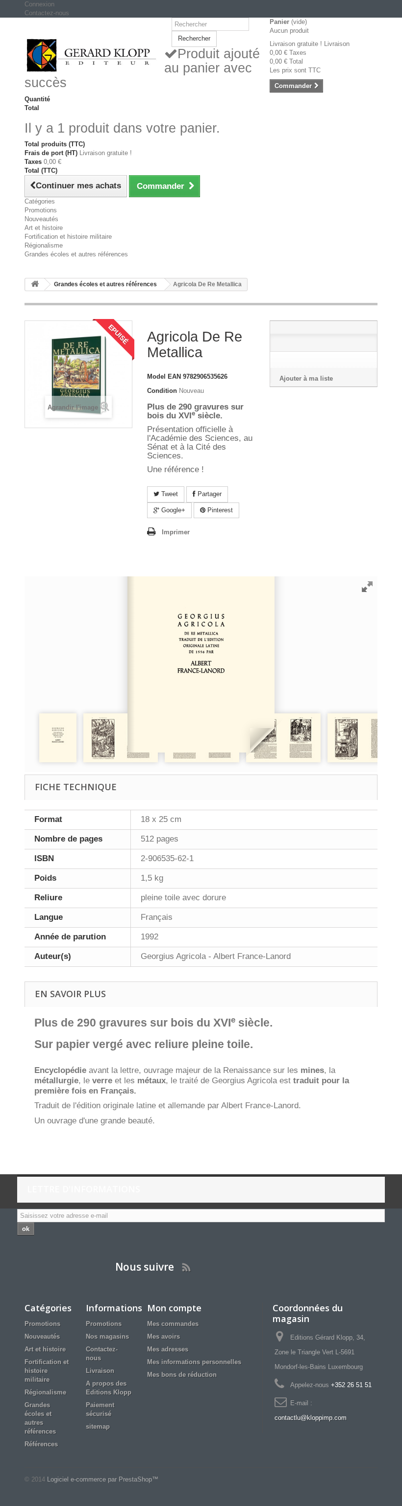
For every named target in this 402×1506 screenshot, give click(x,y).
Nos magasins (107, 1336)
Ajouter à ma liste (306, 378)
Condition (162, 390)
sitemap (98, 1426)
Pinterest (219, 510)
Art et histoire (44, 227)
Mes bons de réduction (182, 1374)
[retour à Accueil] (34, 284)
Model (156, 376)
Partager (209, 494)
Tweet (168, 494)
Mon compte (174, 1308)
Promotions (41, 210)
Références (41, 1444)
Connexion (39, 4)
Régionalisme (44, 245)
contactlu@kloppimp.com (311, 1417)
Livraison (100, 1370)
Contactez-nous (47, 13)
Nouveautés (41, 219)
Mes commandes (173, 1323)
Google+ (172, 510)
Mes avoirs (163, 1336)
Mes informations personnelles (194, 1362)
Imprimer (176, 532)
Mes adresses (167, 1349)
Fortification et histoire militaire (68, 236)
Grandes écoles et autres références (76, 254)
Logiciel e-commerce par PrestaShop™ (102, 1479)
